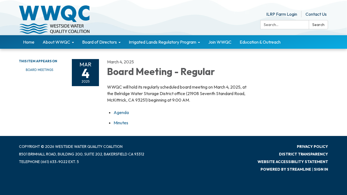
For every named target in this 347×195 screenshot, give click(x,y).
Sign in (321, 169)
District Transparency (303, 154)
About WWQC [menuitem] (56, 42)
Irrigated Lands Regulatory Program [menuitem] (162, 42)
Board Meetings (39, 70)
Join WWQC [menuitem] (220, 42)
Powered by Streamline (286, 169)
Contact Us (316, 14)
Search (318, 24)
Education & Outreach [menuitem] (260, 42)
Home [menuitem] (28, 42)
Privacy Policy (312, 146)
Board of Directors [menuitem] (99, 42)
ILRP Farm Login (281, 14)
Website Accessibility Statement (293, 161)
